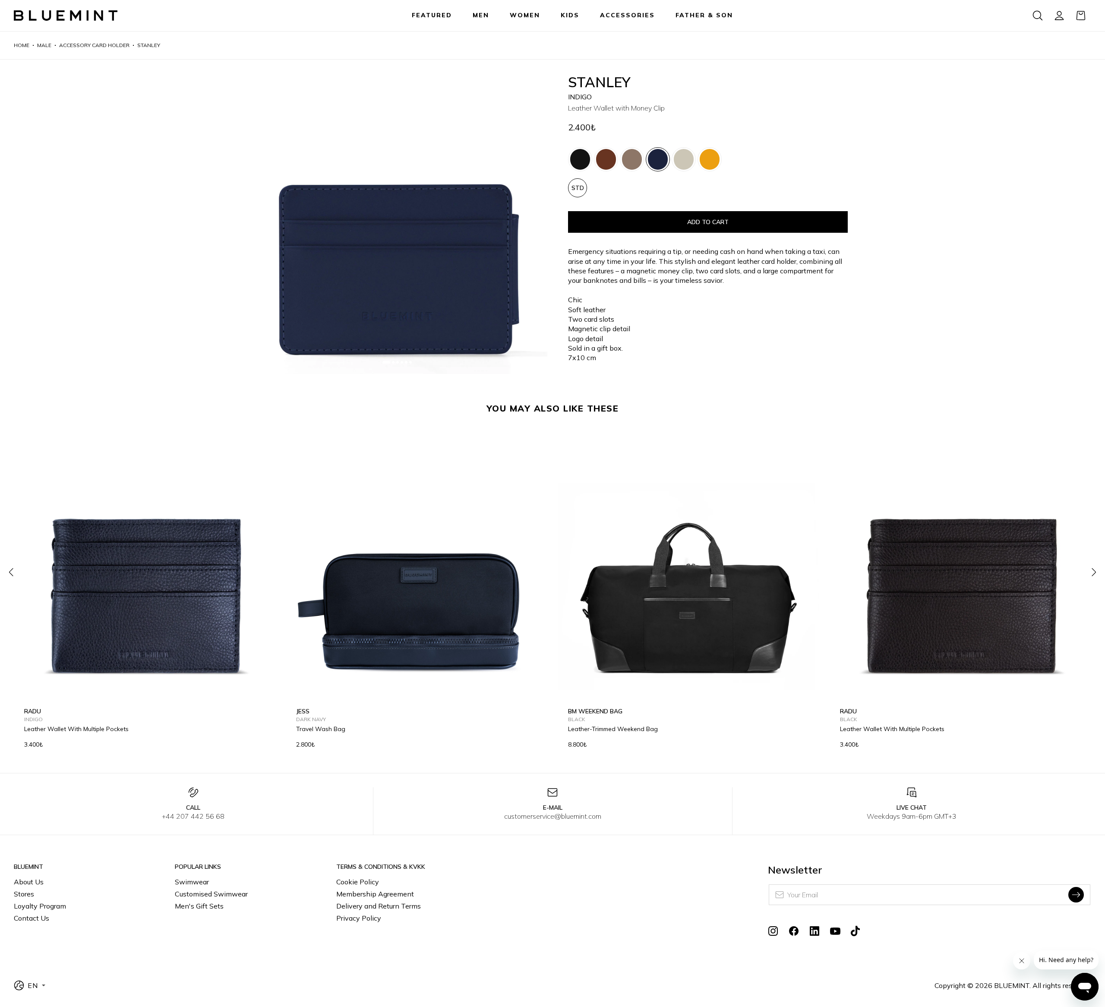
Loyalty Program (40, 906)
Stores (24, 894)
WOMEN (525, 15)
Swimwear (192, 881)
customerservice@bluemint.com (552, 816)
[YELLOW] (710, 159)
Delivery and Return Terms (378, 906)
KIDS (570, 15)
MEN (481, 15)
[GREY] (684, 159)
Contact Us (31, 918)
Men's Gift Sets (199, 906)
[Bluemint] (65, 15)
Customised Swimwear (211, 894)
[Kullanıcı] (1059, 15)
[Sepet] (1080, 15)
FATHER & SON (704, 15)
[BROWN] (606, 159)
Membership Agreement (375, 894)
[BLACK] (580, 159)
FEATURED (432, 15)
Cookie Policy (357, 881)
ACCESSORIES (627, 15)
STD (577, 187)
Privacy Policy (358, 918)
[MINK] (632, 159)
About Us (29, 881)
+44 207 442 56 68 (193, 816)
